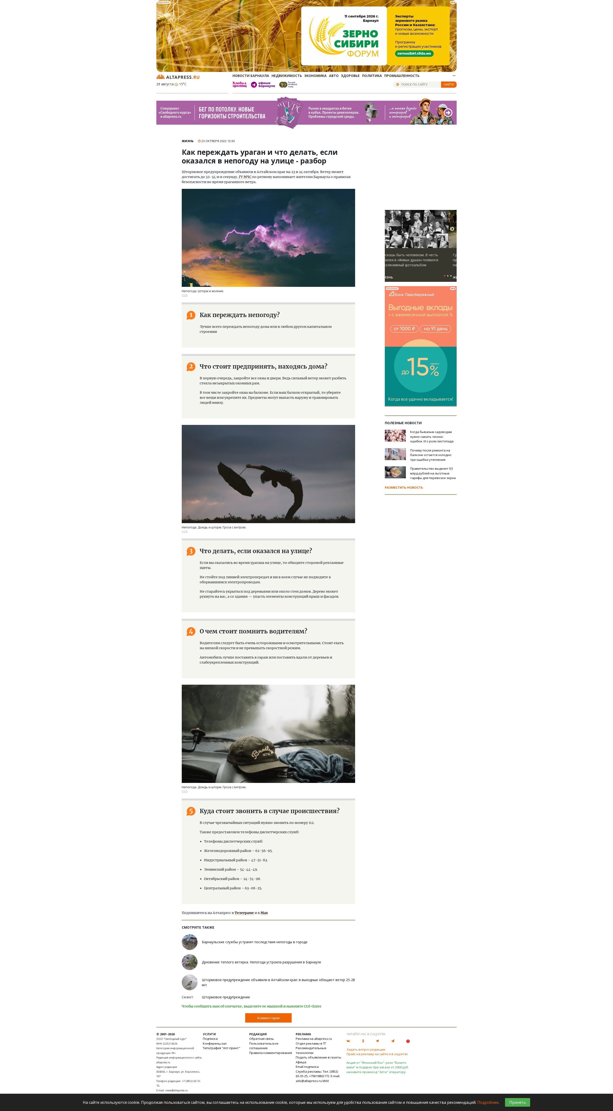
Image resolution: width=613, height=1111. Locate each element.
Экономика (315, 75)
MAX (326, 1081)
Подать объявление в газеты (318, 1057)
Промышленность (402, 75)
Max (264, 913)
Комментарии (268, 1018)
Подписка (210, 1038)
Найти (449, 84)
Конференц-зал (215, 1043)
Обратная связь (261, 1038)
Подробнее (488, 1102)
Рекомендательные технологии (311, 1050)
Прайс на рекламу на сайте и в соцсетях (377, 1054)
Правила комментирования (270, 1053)
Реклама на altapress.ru (314, 1038)
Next (452, 229)
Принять (517, 1102)
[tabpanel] (421, 248)
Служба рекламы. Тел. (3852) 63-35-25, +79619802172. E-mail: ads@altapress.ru (318, 1076)
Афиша (301, 1062)
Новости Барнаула (251, 75)
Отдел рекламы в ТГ (311, 1043)
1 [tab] (444, 276)
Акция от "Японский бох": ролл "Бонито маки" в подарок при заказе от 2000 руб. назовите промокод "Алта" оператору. (377, 1067)
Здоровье (350, 75)
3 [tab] (451, 276)
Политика (372, 75)
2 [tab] (448, 276)
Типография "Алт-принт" (221, 1048)
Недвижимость (287, 75)
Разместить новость (404, 487)
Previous (389, 229)
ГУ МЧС (245, 177)
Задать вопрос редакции (365, 1049)
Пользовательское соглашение (263, 1045)
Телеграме (244, 913)
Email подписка (307, 1067)
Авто (334, 75)
